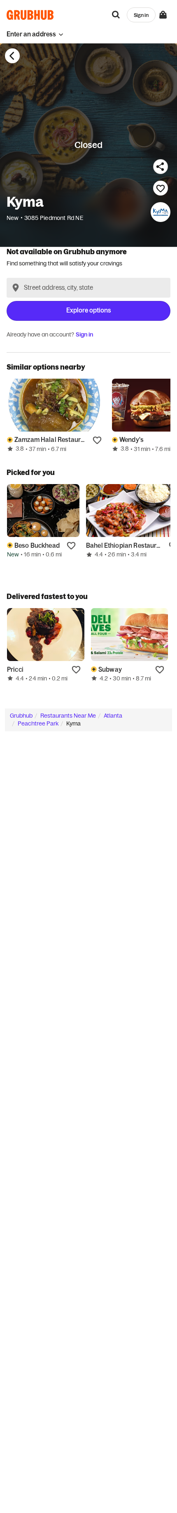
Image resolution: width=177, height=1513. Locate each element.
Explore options (88, 310)
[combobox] (88, 288)
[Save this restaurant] (160, 188)
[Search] (116, 15)
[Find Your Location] (16, 288)
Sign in (84, 334)
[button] (35, 34)
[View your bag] (163, 15)
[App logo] (30, 15)
